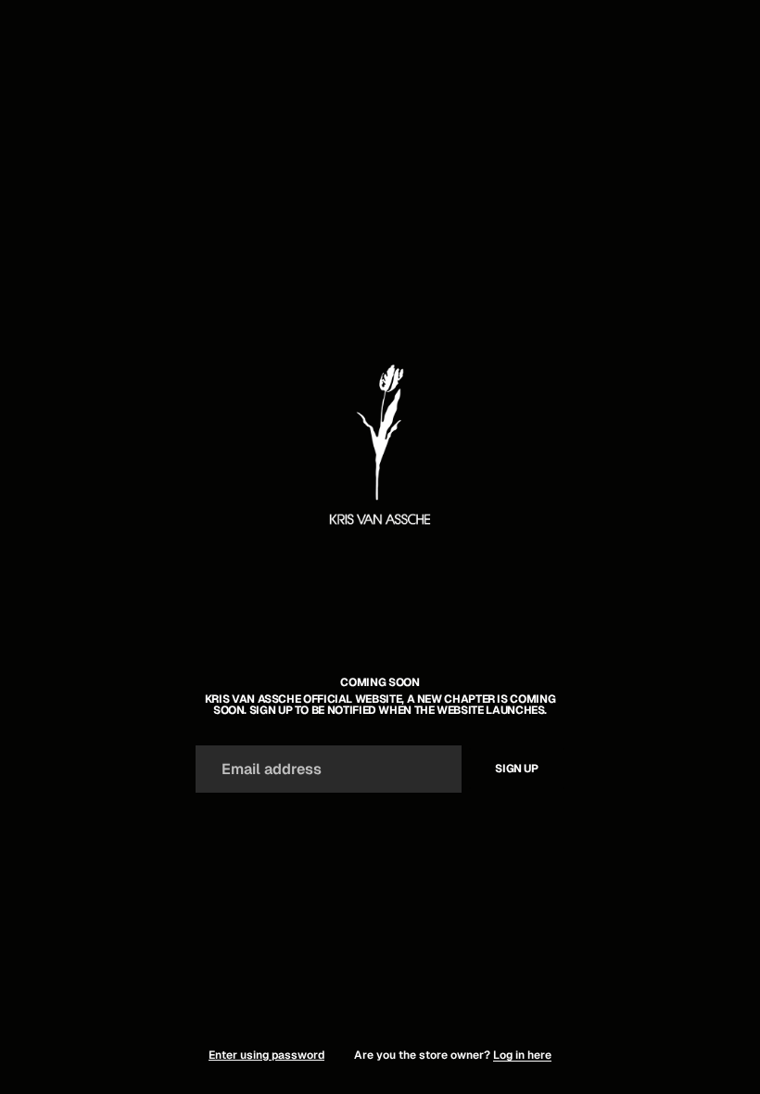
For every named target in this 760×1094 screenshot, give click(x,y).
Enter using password (266, 1055)
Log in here (522, 1055)
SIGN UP (516, 768)
